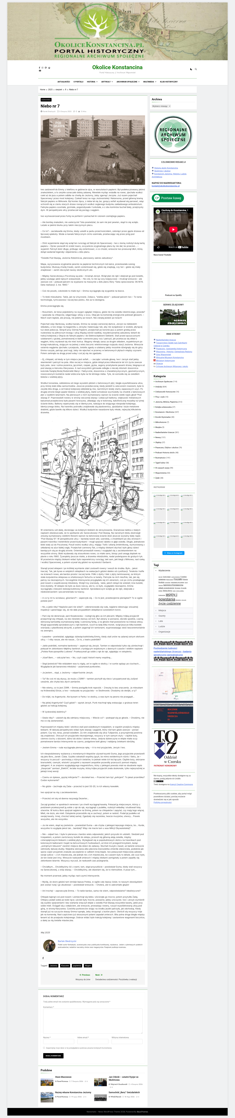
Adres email (83, 1037)
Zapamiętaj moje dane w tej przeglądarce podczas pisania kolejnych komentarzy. (79, 1048)
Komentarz (48, 1007)
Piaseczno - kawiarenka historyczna (171, 349)
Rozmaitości (46, 100)
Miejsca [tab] (162, 610)
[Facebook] (43, 958)
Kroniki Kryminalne (163, 417)
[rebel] (49, 67)
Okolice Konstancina (117, 67)
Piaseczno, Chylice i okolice (166, 447)
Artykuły (106, 82)
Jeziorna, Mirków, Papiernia (166, 402)
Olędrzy (158, 442)
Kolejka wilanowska (163, 407)
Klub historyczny (169, 82)
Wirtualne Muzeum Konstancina (170, 357)
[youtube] (40, 70)
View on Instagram (174, 553)
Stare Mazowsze (63, 1077)
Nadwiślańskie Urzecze (166, 340)
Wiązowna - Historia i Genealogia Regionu (174, 352)
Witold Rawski (116, 1096)
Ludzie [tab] (162, 626)
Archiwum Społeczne (127, 82)
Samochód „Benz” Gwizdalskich (124, 1092)
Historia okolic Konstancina (166, 168)
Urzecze (159, 363)
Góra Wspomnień (163, 354)
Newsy (158, 437)
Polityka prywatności (163, 802)
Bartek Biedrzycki (49, 111)
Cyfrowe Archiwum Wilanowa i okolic (172, 366)
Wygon (88, 965)
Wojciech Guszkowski (119, 1084)
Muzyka (158, 427)
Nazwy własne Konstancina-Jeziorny (73, 1092)
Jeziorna (53, 965)
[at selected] (45, 67)
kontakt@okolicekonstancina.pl (166, 186)
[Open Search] (196, 69)
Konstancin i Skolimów (164, 412)
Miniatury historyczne (165, 360)
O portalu (78, 82)
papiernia (77, 965)
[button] (160, 501)
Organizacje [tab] (164, 631)
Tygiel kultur (160, 463)
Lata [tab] (161, 621)
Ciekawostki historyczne (165, 392)
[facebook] (39, 67)
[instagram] (42, 67)
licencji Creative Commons (181, 784)
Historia (91, 82)
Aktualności (64, 82)
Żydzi (157, 478)
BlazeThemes (142, 1112)
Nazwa (47, 1037)
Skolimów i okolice (162, 171)
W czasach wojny (162, 468)
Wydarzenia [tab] (164, 570)
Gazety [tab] (162, 616)
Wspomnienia (160, 473)
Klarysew (65, 965)
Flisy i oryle (160, 397)
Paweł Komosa (62, 1081)
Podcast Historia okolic (165, 453)
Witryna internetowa (120, 1037)
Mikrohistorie (160, 422)
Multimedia (148, 82)
